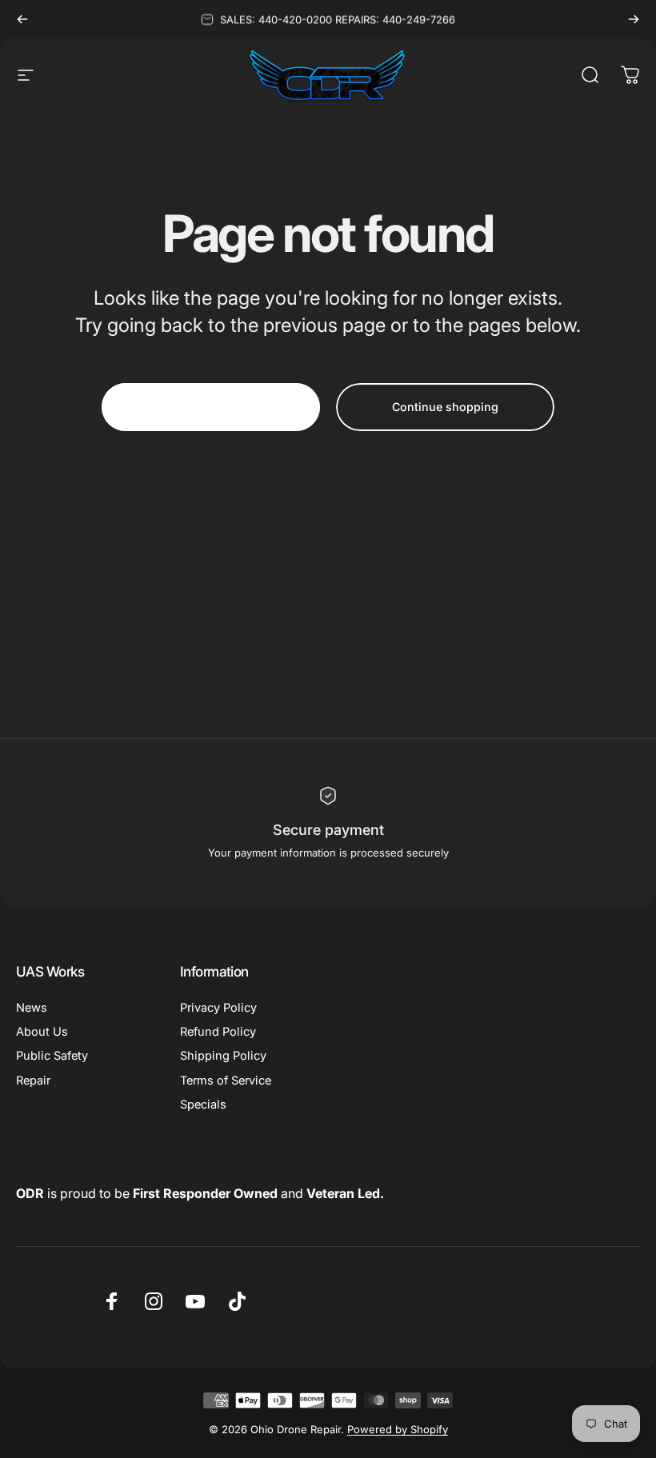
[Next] (633, 19)
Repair (33, 1080)
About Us (42, 1032)
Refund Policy (218, 1032)
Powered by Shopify (397, 1429)
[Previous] (22, 19)
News (31, 1008)
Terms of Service (225, 1080)
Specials (203, 1104)
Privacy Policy (218, 1008)
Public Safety (52, 1056)
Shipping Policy (223, 1056)
